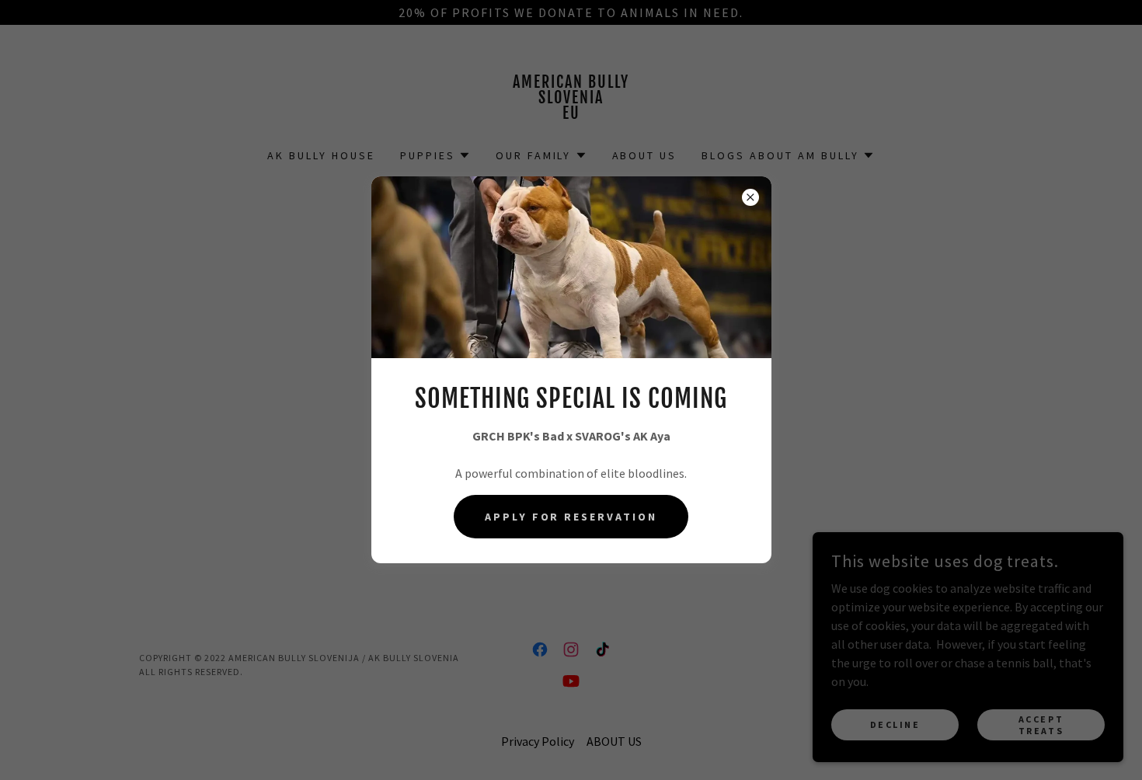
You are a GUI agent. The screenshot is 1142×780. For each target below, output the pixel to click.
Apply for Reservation (571, 517)
